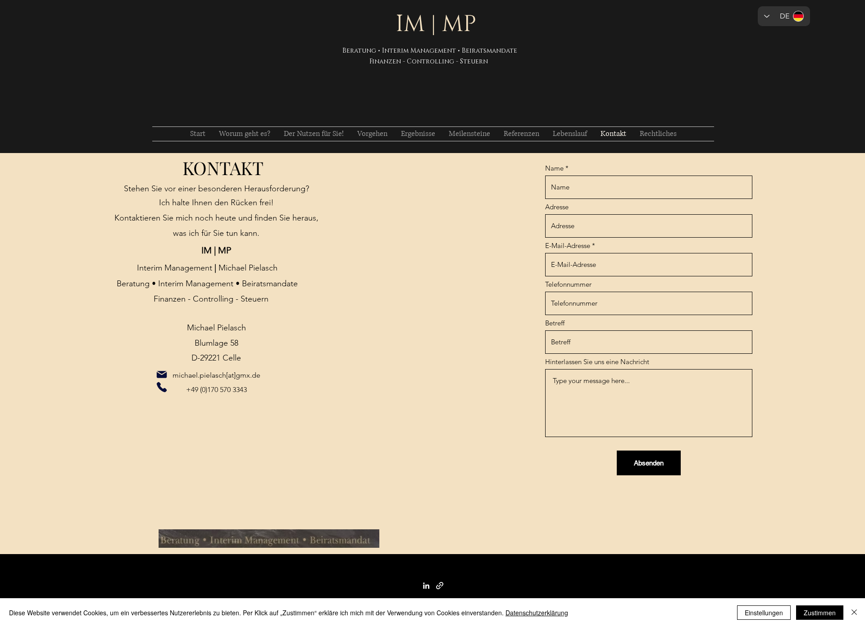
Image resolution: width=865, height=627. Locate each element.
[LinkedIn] (426, 585)
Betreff (555, 323)
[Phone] (162, 387)
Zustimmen (820, 612)
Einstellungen (764, 612)
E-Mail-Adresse (567, 245)
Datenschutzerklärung (536, 612)
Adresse (557, 206)
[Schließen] (854, 612)
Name (554, 168)
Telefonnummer (568, 284)
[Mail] (162, 374)
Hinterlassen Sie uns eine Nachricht (597, 361)
